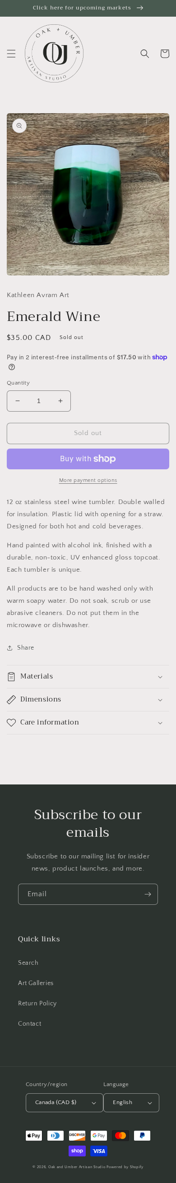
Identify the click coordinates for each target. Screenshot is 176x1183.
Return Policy (37, 1003)
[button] (11, 54)
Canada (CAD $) (56, 1102)
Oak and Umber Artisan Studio (77, 1167)
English (122, 1102)
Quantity (18, 383)
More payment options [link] (88, 480)
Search (28, 963)
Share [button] (25, 647)
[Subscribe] (147, 894)
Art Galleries (36, 983)
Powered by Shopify (125, 1167)
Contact (29, 1023)
